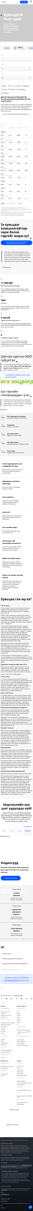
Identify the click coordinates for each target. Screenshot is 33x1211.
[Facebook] (1, 998)
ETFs (4, 819)
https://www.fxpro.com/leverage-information (12, 215)
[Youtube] (21, 998)
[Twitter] (16, 998)
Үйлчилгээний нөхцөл (27, 1165)
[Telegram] (26, 998)
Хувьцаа (24, 817)
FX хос (11, 813)
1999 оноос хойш (9, 289)
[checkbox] (16, 114)
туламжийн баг (4, 1190)
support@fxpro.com (5, 1194)
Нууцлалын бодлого (5, 1166)
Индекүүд (4, 817)
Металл (10, 817)
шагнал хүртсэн (7, 403)
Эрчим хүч (17, 817)
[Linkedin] (11, 998)
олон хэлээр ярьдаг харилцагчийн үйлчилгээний (18, 323)
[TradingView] (31, 998)
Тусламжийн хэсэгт (12, 980)
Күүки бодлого (13, 1166)
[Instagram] (6, 998)
